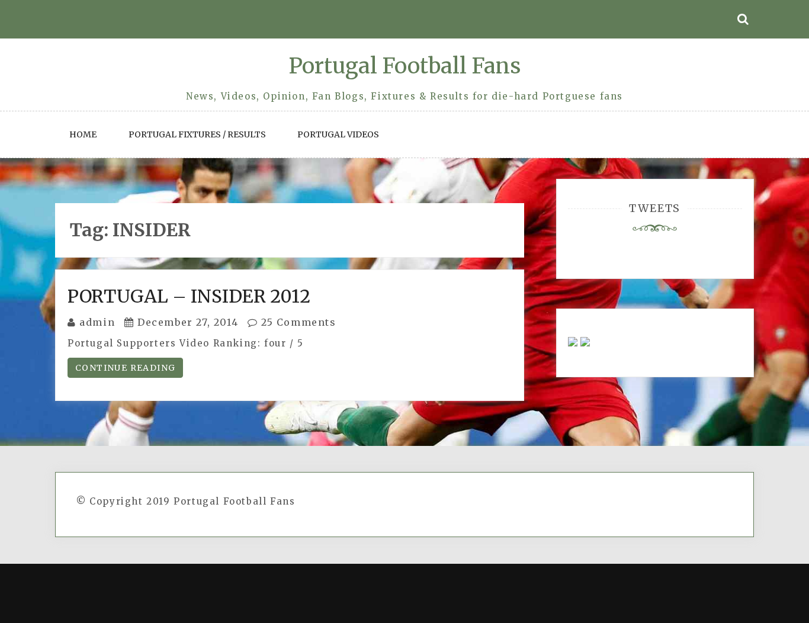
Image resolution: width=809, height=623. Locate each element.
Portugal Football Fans (404, 66)
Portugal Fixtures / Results (197, 134)
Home (83, 134)
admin (97, 322)
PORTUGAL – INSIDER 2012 (189, 296)
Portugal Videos (338, 134)
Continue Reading (125, 367)
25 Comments (297, 322)
